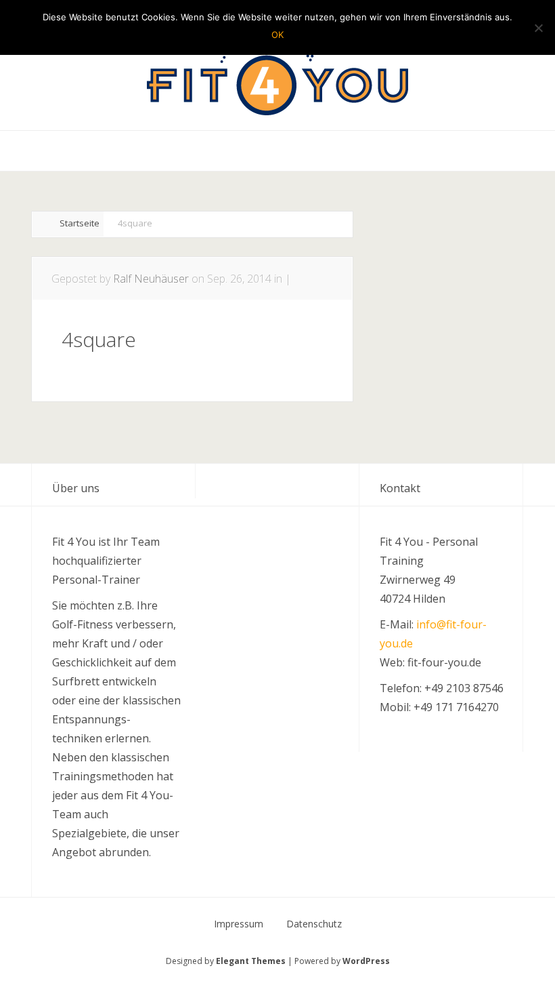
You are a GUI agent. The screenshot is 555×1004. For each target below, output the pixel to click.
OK (277, 34)
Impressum (238, 924)
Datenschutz (314, 924)
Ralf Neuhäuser (151, 278)
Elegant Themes (251, 961)
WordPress (366, 961)
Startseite (79, 223)
